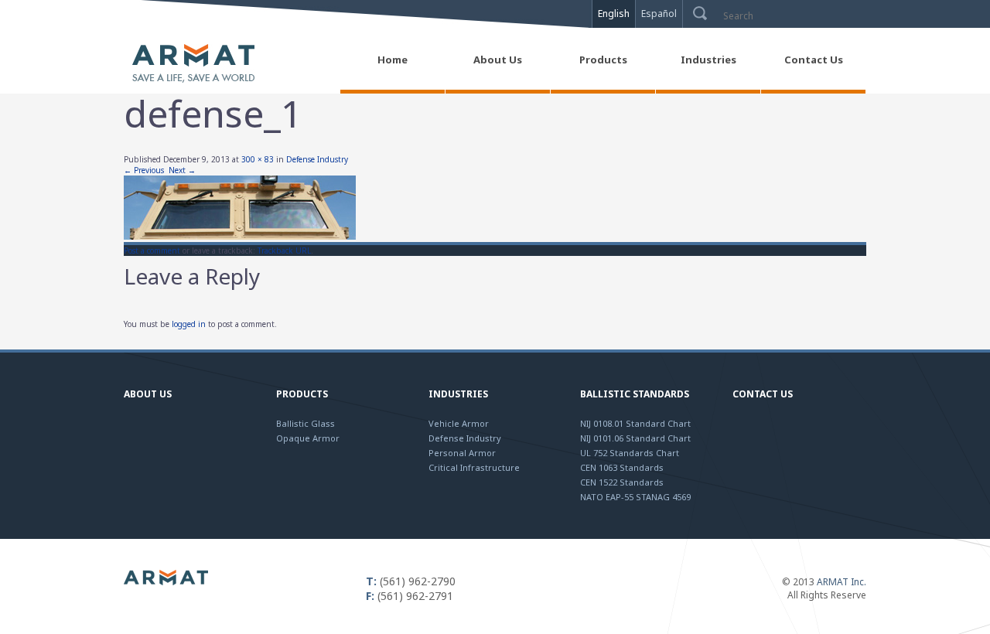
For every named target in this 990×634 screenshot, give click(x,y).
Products (302, 394)
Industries (458, 394)
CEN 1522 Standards (622, 482)
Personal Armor (462, 452)
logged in (189, 324)
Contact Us (762, 394)
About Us (148, 394)
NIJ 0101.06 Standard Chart (635, 438)
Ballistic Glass (305, 423)
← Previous (144, 170)
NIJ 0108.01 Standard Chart (635, 423)
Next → (182, 170)
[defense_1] (240, 236)
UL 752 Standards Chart (629, 452)
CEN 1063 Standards (622, 467)
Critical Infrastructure (474, 467)
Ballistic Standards (634, 394)
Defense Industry (317, 159)
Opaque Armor (308, 438)
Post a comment (152, 250)
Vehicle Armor (458, 423)
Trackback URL (284, 250)
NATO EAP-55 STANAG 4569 (635, 497)
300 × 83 (257, 159)
